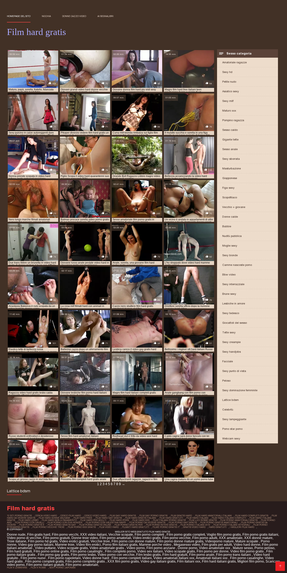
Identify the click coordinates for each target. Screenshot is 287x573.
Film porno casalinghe (246, 558)
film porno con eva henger (64, 522)
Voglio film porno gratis (224, 534)
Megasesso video (187, 544)
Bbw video (229, 274)
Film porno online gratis (51, 551)
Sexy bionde (230, 255)
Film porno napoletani (64, 558)
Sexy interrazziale (233, 284)
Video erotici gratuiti (74, 541)
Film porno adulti (204, 538)
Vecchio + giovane (233, 207)
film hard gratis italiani (140, 518)
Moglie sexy (229, 245)
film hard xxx (141, 520)
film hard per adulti (93, 520)
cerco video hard (95, 515)
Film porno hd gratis (43, 541)
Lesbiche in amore (233, 303)
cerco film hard (70, 515)
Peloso (226, 380)
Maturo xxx (229, 110)
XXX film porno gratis (123, 561)
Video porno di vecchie (24, 538)
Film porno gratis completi (186, 534)
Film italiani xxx (188, 561)
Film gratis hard (38, 534)
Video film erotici (88, 544)
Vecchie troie (100, 541)
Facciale (227, 361)
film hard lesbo (28, 520)
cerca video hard (46, 515)
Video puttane (45, 548)
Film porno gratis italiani (260, 534)
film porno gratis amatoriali (219, 522)
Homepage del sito (18, 16)
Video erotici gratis (147, 538)
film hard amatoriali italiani (213, 515)
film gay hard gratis (123, 515)
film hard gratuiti (171, 518)
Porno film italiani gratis (120, 544)
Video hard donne (247, 544)
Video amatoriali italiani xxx (173, 558)
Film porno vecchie (176, 538)
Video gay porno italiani (35, 544)
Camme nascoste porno (237, 264)
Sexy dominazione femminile (239, 390)
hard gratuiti (217, 527)
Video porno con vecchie (115, 554)
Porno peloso (264, 548)
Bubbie (226, 226)
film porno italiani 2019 (195, 525)
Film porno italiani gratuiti (45, 565)
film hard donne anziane (54, 518)
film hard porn (119, 520)
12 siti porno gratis (19, 515)
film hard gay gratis (109, 518)
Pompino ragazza (233, 120)
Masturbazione (231, 168)
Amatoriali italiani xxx (212, 558)
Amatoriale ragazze (234, 62)
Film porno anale (201, 554)
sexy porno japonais (62, 567)
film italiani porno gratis (169, 520)
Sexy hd (227, 72)
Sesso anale (230, 149)
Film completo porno (120, 551)
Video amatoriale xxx (215, 548)
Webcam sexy (231, 438)
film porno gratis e (31, 525)
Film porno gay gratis (53, 554)
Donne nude (16, 534)
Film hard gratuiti (19, 551)
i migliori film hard (242, 527)
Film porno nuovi (33, 558)
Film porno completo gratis (85, 561)
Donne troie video (84, 538)
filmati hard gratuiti (135, 527)
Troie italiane (16, 541)
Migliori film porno (250, 561)
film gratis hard (181, 515)
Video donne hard (96, 558)
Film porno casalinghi (86, 551)
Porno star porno (232, 428)
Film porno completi (150, 534)
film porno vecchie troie (49, 527)
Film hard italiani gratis (219, 561)
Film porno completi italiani (132, 558)
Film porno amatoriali (115, 538)
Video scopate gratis (72, 548)
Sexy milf (227, 101)
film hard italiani (197, 518)
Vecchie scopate (120, 534)
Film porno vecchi (65, 534)
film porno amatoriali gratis (239, 520)
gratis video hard (194, 527)
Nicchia (46, 16)
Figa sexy (228, 187)
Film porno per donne (213, 551)
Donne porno (187, 548)
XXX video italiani (93, 534)
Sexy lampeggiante (234, 419)
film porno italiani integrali (231, 525)
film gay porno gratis (153, 515)
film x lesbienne (17, 567)
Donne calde (230, 216)
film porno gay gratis (183, 522)
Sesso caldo (230, 129)
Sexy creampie (231, 342)
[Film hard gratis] (280, 566)
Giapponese (229, 178)
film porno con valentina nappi (106, 522)
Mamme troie (64, 544)
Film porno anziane (161, 548)
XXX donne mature (258, 538)
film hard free (83, 518)
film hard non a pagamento (59, 520)
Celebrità (227, 409)
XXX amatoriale (230, 538)
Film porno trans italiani (234, 554)
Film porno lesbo (83, 554)
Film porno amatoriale (82, 565)
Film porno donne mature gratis (180, 541)
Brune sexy (229, 293)
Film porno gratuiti (56, 538)
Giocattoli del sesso (234, 322)
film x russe (38, 567)
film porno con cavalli (29, 522)
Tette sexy (229, 332)
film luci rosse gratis (203, 520)
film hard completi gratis (251, 515)
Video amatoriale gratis (107, 548)
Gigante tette (230, 139)
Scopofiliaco (229, 197)
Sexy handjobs (231, 351)
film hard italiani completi (229, 518)
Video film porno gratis (247, 551)
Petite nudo (229, 81)
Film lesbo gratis (148, 554)
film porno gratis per (129, 525)
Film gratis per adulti (217, 544)
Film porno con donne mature (133, 541)
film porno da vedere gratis (147, 522)
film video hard (109, 527)
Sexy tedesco (230, 313)
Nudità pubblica (232, 236)
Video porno (135, 548)
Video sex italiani (150, 551)
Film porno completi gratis (44, 561)
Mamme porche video (155, 544)
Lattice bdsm (230, 399)
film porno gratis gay (62, 525)
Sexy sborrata (231, 158)
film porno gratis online (95, 525)
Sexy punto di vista (234, 371)
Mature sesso (243, 548)
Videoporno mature (219, 541)
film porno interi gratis (161, 525)
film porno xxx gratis (82, 527)
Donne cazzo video (74, 16)
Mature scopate (247, 541)
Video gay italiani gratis (158, 561)
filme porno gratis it (166, 527)
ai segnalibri (105, 16)
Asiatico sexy (230, 91)
